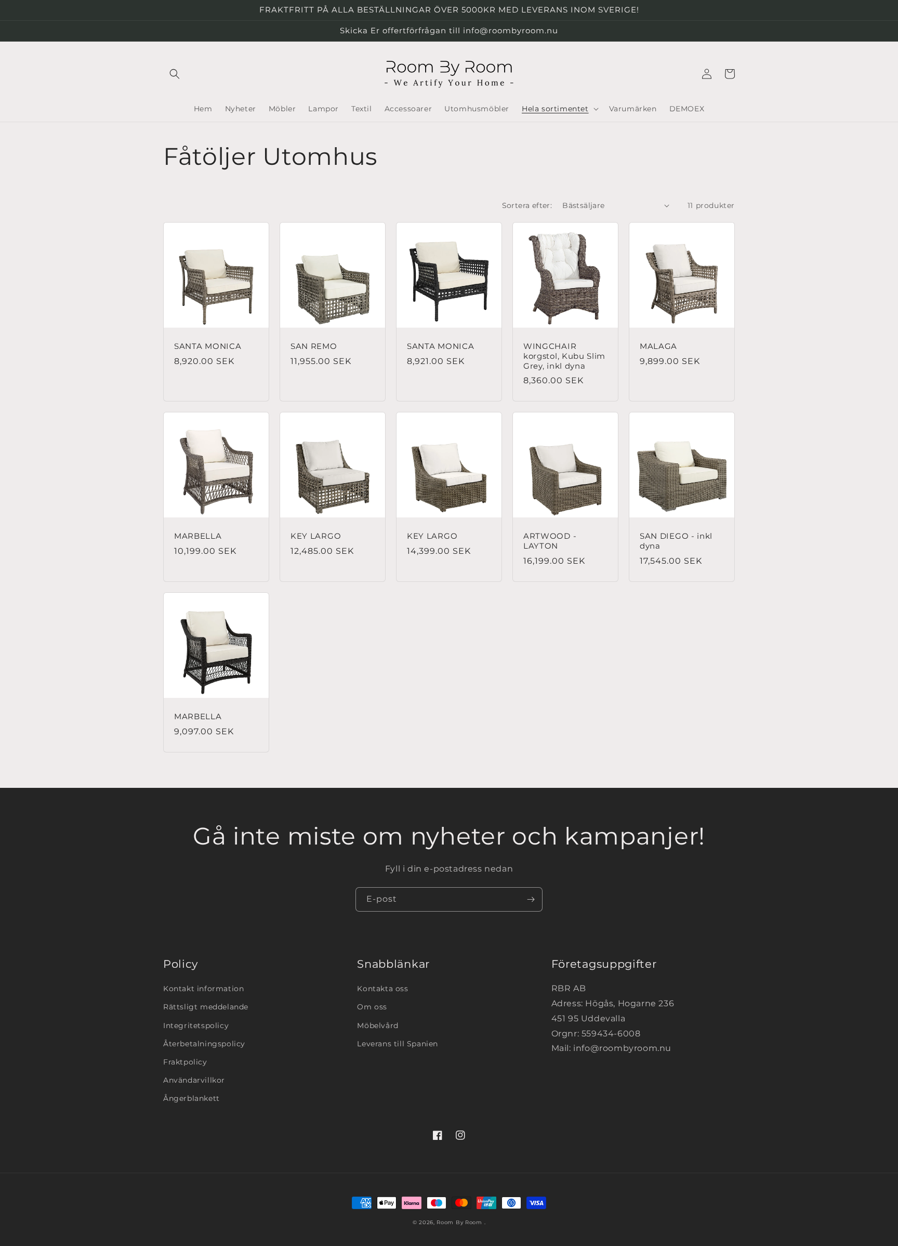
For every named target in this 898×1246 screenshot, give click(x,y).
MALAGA (658, 346)
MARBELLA (198, 536)
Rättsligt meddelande (205, 1006)
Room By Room (459, 1222)
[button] (174, 73)
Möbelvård (377, 1025)
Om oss (372, 1006)
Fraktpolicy (185, 1062)
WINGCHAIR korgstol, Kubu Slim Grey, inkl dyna (564, 356)
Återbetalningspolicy (204, 1043)
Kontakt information (203, 988)
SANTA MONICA (207, 346)
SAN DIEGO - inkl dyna (676, 541)
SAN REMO (313, 346)
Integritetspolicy (196, 1025)
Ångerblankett (191, 1098)
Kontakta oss (382, 988)
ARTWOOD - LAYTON (549, 541)
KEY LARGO (315, 536)
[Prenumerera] (530, 899)
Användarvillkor (194, 1080)
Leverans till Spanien (397, 1043)
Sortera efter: (527, 205)
